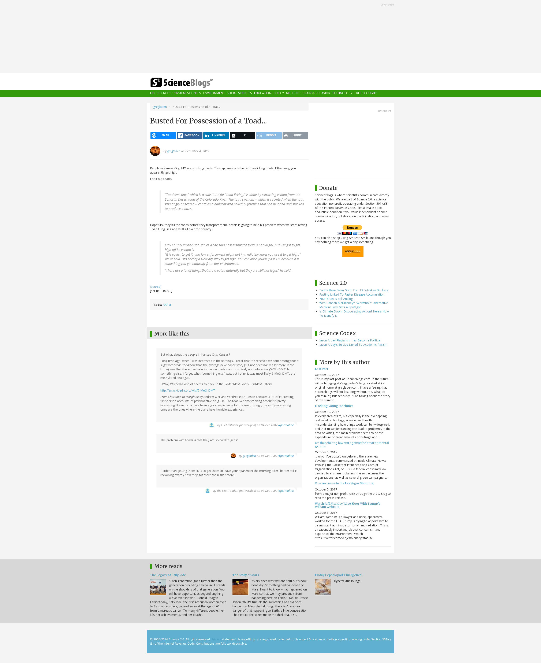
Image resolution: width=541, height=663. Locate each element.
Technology (342, 93)
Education (262, 93)
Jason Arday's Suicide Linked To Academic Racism (353, 344)
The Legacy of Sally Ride (168, 575)
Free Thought (365, 93)
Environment (214, 93)
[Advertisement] (270, 36)
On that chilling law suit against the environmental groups (352, 444)
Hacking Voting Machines (334, 406)
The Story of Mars (245, 575)
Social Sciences (239, 93)
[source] (155, 287)
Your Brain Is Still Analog (336, 299)
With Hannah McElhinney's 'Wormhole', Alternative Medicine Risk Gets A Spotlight (353, 305)
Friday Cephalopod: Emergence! (338, 575)
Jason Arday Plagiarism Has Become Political (350, 340)
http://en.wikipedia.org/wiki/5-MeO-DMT (187, 390)
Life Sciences (160, 93)
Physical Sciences (187, 93)
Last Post (321, 369)
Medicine (293, 93)
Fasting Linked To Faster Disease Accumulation (351, 294)
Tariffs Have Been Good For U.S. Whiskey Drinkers (353, 290)
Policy (278, 93)
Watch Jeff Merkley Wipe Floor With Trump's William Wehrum (347, 505)
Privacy (216, 639)
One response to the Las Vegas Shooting (344, 483)
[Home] (190, 83)
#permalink (286, 425)
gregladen (160, 107)
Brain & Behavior (316, 93)
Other (167, 305)
